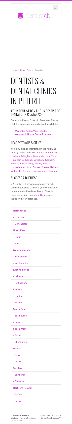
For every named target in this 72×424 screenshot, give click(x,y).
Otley (50, 171)
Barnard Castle (41, 167)
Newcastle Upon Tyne (44, 156)
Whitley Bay (40, 163)
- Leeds (17, 237)
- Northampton (20, 263)
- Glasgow (18, 381)
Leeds (40, 152)
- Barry (16, 355)
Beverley (26, 171)
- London (18, 296)
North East (25, 70)
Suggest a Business (39, 195)
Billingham (26, 156)
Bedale (14, 163)
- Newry (17, 401)
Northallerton (18, 167)
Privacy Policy (17, 420)
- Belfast (17, 394)
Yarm (28, 167)
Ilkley (30, 163)
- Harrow (17, 302)
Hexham (15, 156)
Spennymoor (39, 171)
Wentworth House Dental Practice (33, 134)
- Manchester (20, 223)
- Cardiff (17, 361)
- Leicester (18, 276)
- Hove (16, 322)
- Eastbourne (20, 315)
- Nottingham (20, 282)
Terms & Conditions (28, 418)
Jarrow (23, 163)
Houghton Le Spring (21, 159)
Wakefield (16, 171)
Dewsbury (38, 159)
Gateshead (51, 152)
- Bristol (17, 335)
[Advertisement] (36, 42)
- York (16, 243)
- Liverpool (18, 217)
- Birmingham (20, 256)
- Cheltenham (20, 342)
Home (14, 70)
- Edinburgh (19, 374)
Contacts (14, 418)
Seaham (49, 159)
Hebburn (54, 167)
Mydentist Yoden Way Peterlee (31, 131)
